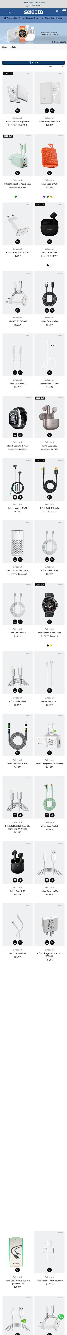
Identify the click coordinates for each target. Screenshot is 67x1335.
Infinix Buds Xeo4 (17, 1018)
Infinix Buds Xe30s (49, 1149)
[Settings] (57, 11)
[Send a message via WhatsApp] (61, 1316)
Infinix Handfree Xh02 (17, 508)
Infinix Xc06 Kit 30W (18, 321)
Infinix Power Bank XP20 (49, 1212)
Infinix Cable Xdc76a (49, 321)
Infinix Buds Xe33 (49, 252)
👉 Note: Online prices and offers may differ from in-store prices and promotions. (34, 19)
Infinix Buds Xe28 (17, 1149)
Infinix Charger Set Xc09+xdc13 (49, 763)
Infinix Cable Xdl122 (17, 701)
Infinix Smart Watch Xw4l (17, 1212)
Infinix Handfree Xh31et (49, 383)
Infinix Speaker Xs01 (49, 184)
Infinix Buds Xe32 (49, 445)
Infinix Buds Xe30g (49, 1087)
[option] (33, 19)
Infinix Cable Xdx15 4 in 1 (17, 763)
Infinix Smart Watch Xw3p (18, 445)
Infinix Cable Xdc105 (49, 826)
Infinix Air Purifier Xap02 (17, 570)
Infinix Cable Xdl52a (17, 953)
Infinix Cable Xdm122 (50, 701)
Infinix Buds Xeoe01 (49, 1018)
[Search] (9, 11)
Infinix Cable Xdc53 (49, 570)
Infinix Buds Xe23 (17, 891)
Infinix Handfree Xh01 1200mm (49, 1280)
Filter (34, 62)
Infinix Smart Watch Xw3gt (49, 632)
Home (4, 47)
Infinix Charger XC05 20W (17, 252)
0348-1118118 (35, 5)
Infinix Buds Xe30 (17, 1087)
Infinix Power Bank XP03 (49, 121)
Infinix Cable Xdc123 (17, 632)
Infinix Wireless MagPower (17, 121)
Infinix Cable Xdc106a (49, 508)
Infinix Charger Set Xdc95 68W (17, 184)
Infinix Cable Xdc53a (17, 383)
